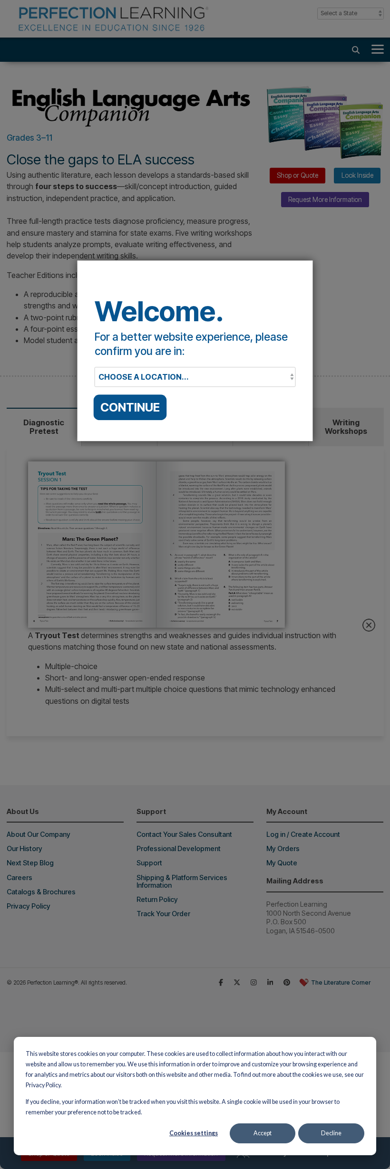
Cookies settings (193, 1133)
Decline (331, 1133)
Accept (263, 1133)
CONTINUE (130, 407)
